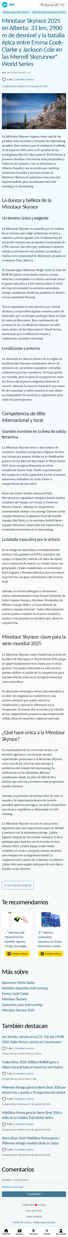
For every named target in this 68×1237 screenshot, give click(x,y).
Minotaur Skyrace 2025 (18, 1010)
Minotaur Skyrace (14, 999)
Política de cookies (22, 1222)
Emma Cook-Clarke (15, 994)
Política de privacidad (44, 1222)
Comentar (34, 1194)
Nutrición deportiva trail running (24, 988)
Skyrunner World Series (18, 983)
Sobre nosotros (34, 1216)
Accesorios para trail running (22, 1005)
